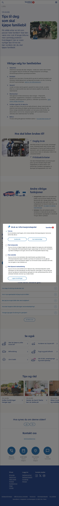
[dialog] (29, 253)
